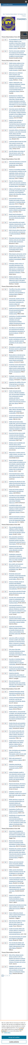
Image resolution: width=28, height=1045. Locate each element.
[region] (14, 1032)
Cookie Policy (7, 1032)
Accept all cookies (14, 1037)
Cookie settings (14, 1042)
